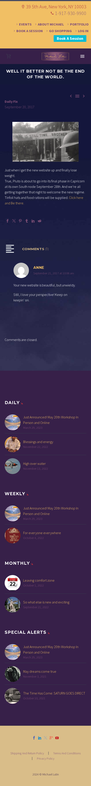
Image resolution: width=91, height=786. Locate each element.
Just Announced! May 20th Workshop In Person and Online (50, 420)
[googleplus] (51, 738)
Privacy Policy (45, 758)
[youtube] (57, 738)
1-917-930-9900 (70, 13)
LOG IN (83, 31)
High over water (34, 463)
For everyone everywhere (42, 533)
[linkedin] (40, 738)
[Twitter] (14, 221)
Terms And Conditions (67, 753)
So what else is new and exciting (46, 602)
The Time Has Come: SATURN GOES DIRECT (54, 693)
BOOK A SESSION (29, 31)
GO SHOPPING (60, 31)
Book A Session (70, 38)
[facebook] (34, 738)
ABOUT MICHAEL (51, 24)
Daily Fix (11, 101)
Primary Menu (82, 56)
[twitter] (45, 738)
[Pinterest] (20, 221)
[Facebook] (7, 221)
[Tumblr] (26, 221)
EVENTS (25, 24)
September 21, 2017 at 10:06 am (53, 273)
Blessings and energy (38, 442)
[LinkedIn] (33, 221)
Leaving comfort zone (39, 580)
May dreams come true (39, 671)
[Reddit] (39, 221)
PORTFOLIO (79, 24)
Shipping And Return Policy (27, 753)
